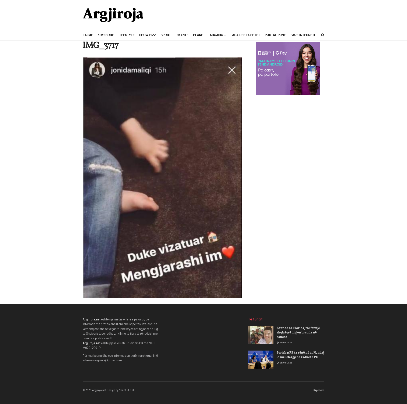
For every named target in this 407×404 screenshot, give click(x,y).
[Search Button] (322, 35)
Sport (166, 35)
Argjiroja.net (91, 319)
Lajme (88, 35)
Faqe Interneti (302, 35)
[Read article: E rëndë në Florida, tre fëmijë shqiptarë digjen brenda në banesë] (260, 335)
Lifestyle (126, 35)
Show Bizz (147, 35)
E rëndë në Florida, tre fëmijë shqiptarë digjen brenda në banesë (298, 332)
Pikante (182, 35)
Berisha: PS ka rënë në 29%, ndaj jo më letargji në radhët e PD (300, 355)
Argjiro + (218, 35)
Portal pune (275, 35)
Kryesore (106, 35)
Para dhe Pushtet (245, 35)
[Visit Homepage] (113, 15)
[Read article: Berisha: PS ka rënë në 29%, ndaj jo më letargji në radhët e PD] (260, 360)
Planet (199, 35)
